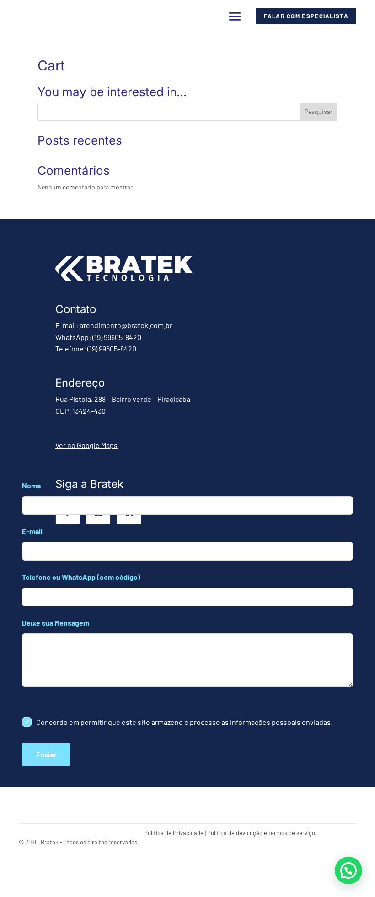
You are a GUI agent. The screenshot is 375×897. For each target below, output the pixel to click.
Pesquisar (318, 111)
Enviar (46, 754)
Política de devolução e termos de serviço (261, 833)
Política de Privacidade (174, 833)
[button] (348, 870)
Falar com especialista (306, 16)
